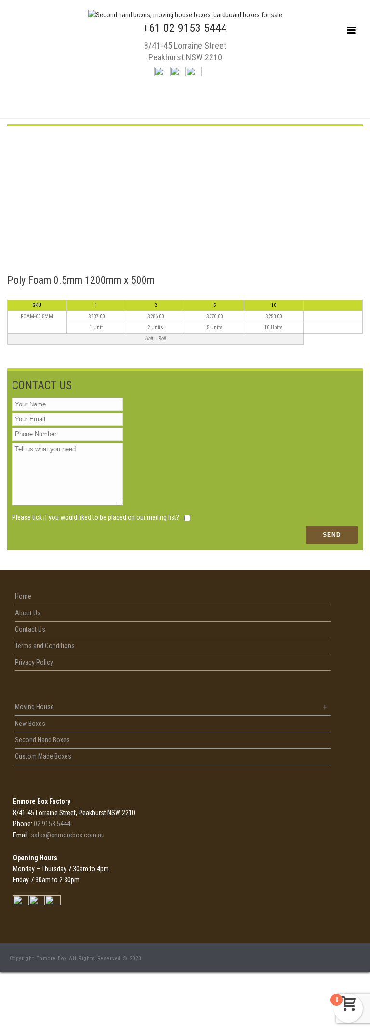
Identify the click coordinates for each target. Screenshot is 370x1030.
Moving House (34, 706)
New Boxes (30, 723)
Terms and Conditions (45, 646)
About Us (27, 613)
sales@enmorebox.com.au (68, 835)
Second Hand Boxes (42, 740)
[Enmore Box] (185, 15)
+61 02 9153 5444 (185, 28)
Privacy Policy (34, 662)
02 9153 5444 (52, 824)
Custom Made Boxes (43, 756)
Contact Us (30, 629)
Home (23, 596)
